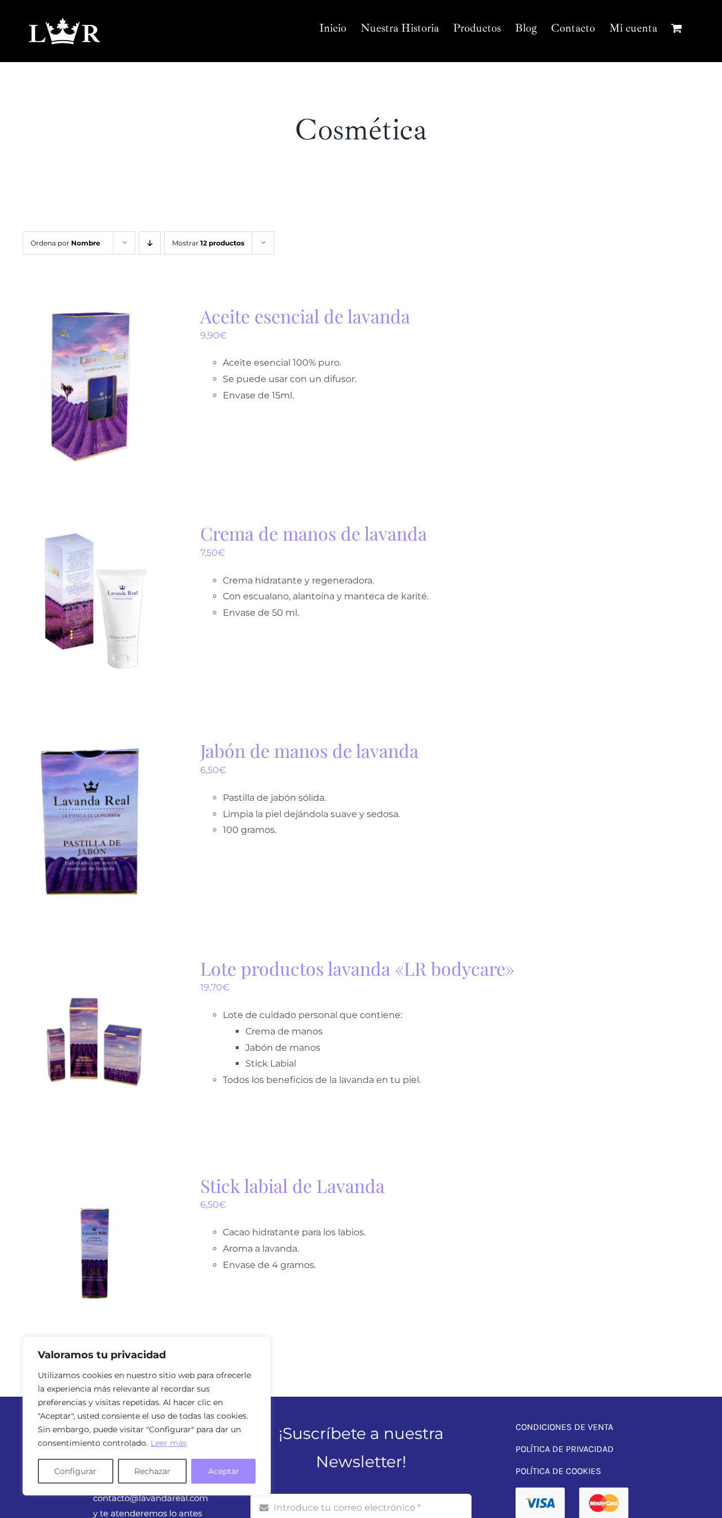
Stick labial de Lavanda (292, 1185)
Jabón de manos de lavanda (309, 750)
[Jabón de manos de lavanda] (91, 746)
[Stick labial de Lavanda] (91, 1181)
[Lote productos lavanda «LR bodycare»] (91, 964)
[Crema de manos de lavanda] (91, 529)
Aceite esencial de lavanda (305, 316)
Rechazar (152, 1471)
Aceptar (223, 1471)
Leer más (169, 1443)
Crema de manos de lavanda (313, 533)
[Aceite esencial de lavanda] (91, 311)
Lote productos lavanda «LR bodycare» (357, 968)
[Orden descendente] (150, 243)
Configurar (75, 1471)
